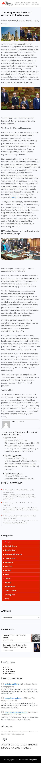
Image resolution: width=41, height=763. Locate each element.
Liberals (5, 747)
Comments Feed (10, 671)
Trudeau (26, 747)
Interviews (8, 566)
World (23, 2)
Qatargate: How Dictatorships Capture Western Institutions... (15, 646)
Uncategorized (10, 595)
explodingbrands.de (13, 503)
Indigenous (9, 562)
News (7, 574)
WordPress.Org (10, 673)
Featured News (10, 558)
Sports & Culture (10, 591)
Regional (34, 2)
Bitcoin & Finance (19, 4)
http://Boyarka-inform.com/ (15, 516)
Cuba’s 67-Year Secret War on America (14, 636)
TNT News (17, 2)
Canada (15, 744)
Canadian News (10, 550)
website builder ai (12, 490)
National (28, 2)
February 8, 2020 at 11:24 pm (16, 458)
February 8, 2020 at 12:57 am (16, 440)
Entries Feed (9, 669)
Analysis (7, 542)
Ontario (15, 747)
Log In (7, 667)
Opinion (28, 4)
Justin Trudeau (29, 744)
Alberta (5, 744)
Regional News (10, 587)
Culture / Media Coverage (13, 554)
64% (14, 197)
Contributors (35, 4)
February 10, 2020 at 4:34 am (16, 476)
